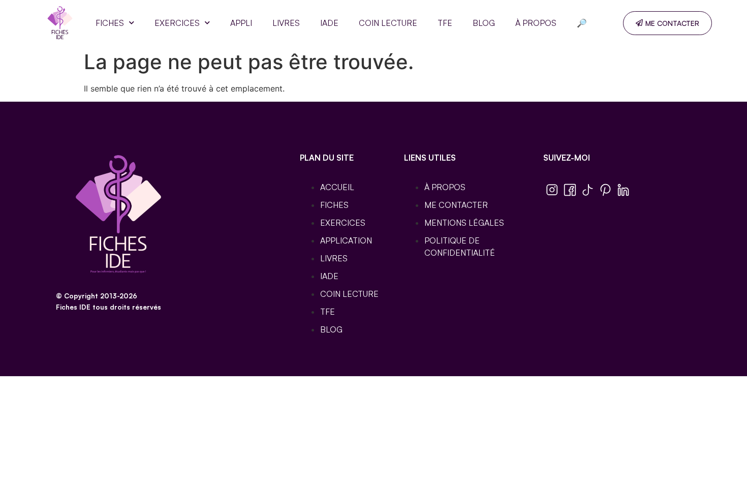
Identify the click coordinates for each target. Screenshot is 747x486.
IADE (329, 23)
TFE (445, 23)
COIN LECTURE (388, 23)
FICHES (110, 23)
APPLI (241, 23)
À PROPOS (535, 23)
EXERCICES (177, 23)
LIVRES (286, 23)
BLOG (484, 23)
